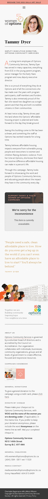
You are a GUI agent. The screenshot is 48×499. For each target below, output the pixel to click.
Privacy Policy (31, 495)
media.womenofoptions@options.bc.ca (23, 470)
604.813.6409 (28, 473)
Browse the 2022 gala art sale (24, 2)
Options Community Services (18, 337)
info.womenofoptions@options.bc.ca (22, 456)
